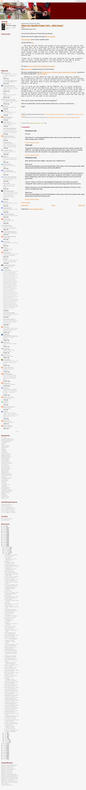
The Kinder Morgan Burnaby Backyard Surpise (11, 711)
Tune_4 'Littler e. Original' (8, 511)
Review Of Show (5, 505)
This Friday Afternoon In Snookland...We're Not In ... (11, 610)
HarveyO (3, 476)
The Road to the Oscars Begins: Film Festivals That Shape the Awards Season (10, 145)
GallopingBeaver (5, 487)
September (7, 552)
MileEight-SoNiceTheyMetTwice (9, 775)
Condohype (4, 495)
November (7, 549)
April (5, 737)
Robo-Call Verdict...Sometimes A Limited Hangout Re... (10, 662)
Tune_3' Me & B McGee (7, 509)
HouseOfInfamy (5, 488)
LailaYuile (6, 388)
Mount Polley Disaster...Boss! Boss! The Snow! (11, 671)
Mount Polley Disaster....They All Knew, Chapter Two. (11, 688)
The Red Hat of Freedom (9, 384)
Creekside (4, 486)
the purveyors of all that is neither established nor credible (59, 72)
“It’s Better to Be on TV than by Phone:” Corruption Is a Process (10, 76)
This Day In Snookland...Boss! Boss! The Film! (10, 623)
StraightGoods (5, 470)
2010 (4, 749)
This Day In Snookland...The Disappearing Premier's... (11, 698)
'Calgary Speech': (42, 74)
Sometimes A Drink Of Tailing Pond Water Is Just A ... (11, 695)
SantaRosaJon (5, 496)
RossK (9, 24)
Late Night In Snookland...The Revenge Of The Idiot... (11, 716)
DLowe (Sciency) (5, 453)
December (7, 547)
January (6, 742)
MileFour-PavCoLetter (7, 770)
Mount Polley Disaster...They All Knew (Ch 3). (11, 673)
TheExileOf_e (5, 479)
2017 (4, 541)
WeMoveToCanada (8, 397)
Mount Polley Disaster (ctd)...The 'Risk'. (9, 613)
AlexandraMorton (5, 461)
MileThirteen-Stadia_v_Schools (9, 782)
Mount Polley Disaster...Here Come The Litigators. (11, 682)
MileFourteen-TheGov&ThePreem (6, 784)
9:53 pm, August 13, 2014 (32, 199)
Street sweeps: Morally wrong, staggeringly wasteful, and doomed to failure (10, 330)
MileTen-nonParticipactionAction (9, 778)
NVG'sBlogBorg (7, 374)
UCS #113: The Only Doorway (10, 215)
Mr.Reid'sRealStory (6, 478)
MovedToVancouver (6, 491)
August (6, 553)
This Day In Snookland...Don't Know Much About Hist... (11, 706)
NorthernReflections (9, 407)
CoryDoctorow (7, 225)
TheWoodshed (5, 445)
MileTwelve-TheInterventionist (9, 781)
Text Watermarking (7, 249)
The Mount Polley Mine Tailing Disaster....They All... (11, 701)
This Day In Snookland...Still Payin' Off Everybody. (11, 645)
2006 (4, 755)
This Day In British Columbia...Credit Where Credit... (10, 630)
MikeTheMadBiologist (7, 440)
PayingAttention (5, 467)
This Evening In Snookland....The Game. (10, 615)
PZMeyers (4, 449)
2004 (4, 758)
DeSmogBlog (7, 359)
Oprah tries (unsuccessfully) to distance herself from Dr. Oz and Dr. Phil (10, 322)
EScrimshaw (6, 219)
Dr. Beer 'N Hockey (8, 367)
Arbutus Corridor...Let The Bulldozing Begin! (10, 647)
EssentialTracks (5, 520)
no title (4, 403)
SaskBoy (3, 494)
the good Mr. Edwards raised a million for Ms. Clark (54, 114)
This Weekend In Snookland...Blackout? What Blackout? (10, 569)
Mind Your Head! (7, 427)
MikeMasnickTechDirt (9, 99)
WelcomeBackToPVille (9, 236)
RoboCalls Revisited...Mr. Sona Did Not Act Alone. (10, 650)
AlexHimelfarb (7, 270)
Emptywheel (6, 73)
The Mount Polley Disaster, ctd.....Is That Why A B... (10, 638)
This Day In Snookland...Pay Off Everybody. (11, 665)
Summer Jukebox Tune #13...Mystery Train (9, 627)
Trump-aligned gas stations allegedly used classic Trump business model (10, 88)
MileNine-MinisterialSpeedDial (9, 777)
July (5, 733)
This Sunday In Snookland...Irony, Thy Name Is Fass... (10, 559)
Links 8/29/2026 (7, 118)
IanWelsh (5, 402)
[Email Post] (45, 123)
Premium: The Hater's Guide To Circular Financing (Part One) (10, 159)
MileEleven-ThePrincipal (7, 779)
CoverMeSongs (5, 465)
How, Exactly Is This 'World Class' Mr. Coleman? (10, 709)
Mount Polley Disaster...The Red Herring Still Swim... (11, 685)
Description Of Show (6, 504)
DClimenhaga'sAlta (8, 191)
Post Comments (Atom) (36, 209)
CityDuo (5, 411)
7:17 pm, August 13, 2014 (32, 155)
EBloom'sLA (6, 383)
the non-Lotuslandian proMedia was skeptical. (41, 66)
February (6, 740)
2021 (4, 534)
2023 (4, 531)
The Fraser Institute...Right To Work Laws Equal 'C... (11, 577)
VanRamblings (7, 142)
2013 (4, 744)
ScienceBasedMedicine (9, 128)
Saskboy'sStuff (7, 208)
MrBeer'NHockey (8, 425)
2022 (4, 532)
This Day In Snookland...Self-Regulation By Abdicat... (11, 593)
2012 (4, 745)
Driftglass (6, 111)
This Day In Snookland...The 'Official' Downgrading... (11, 731)
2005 (4, 757)
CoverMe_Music (7, 150)
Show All (17, 431)
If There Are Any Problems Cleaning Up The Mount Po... (10, 653)
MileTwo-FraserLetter (7, 767)
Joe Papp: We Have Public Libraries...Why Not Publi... (11, 723)
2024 (4, 529)
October (6, 550)
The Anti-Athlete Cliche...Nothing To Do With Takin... (11, 607)
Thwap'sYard (6, 252)
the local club (28, 69)
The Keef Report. (8, 591)
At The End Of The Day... (10, 718)
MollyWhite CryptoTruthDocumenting (10, 335)
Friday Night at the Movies (9, 107)
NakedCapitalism (8, 117)
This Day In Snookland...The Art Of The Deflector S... (11, 580)
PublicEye (4, 482)
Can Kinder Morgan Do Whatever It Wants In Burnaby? (10, 588)
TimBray (5, 247)
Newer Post (24, 205)
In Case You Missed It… (9, 82)
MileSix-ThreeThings (6, 773)
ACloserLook (4, 498)
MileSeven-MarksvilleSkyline (8, 774)
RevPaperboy (7, 421)
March (6, 739)
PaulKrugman (7, 122)
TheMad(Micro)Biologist (10, 80)
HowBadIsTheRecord (7, 490)
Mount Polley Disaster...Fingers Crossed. (11, 603)
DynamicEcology (8, 170)
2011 (4, 747)
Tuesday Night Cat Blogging (10, 233)
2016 (4, 542)
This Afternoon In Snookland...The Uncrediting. (8, 620)
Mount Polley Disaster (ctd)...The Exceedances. (11, 572)
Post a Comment (25, 202)
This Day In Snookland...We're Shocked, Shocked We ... (11, 679)
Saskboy (5, 201)
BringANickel (4, 480)
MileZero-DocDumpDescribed (9, 765)
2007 (4, 753)
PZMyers (5, 106)
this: (32, 42)
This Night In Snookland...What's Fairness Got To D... (9, 562)
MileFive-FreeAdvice (6, 771)
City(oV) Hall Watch (8, 214)
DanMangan (6, 348)
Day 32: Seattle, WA (8, 266)
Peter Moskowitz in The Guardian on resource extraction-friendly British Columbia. (64, 117)
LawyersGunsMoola (9, 85)
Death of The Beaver (8, 356)
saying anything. (51, 36)
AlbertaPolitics (5, 447)
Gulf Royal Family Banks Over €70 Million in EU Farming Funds (10, 363)
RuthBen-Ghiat (7, 164)
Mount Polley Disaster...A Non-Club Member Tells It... (11, 659)
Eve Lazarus (6, 355)
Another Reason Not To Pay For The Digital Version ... (11, 703)
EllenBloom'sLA (5, 472)
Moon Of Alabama (6, 468)
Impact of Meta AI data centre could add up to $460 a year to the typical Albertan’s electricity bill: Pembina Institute (10, 195)
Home (53, 205)
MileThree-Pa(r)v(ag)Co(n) (8, 769)
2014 (4, 545)
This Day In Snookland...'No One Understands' (11, 693)
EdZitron (5, 156)
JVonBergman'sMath (9, 313)
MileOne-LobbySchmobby (8, 766)
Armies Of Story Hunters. (10, 617)
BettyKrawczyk (5, 492)
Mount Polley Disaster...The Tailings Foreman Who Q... (11, 690)
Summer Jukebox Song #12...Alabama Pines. (10, 633)
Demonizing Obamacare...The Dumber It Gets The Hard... (11, 566)
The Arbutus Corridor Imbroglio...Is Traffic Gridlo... (9, 641)
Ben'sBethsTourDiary (9, 265)
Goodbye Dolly (6, 238)
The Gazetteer (15, 7)
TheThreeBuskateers (7, 518)
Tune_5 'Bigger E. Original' (8, 512)
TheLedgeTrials (5, 484)
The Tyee (3, 437)
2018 (4, 539)
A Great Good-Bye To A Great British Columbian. (11, 720)
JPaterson (6, 327)
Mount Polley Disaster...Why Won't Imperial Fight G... (11, 597)
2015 (4, 544)
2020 (4, 536)
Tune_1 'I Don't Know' (7, 507)
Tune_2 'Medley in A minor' (8, 508)
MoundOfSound (5, 457)
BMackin (5, 259)
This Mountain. (7, 595)
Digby (4, 93)
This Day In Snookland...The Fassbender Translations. (11, 585)
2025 (4, 528)
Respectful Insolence (9, 319)
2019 (4, 537)
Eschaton (3, 483)
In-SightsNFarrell (5, 441)
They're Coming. (7, 408)
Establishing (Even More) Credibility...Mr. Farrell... (10, 656)
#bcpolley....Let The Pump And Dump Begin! (10, 676)
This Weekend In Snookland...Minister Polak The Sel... (11, 600)
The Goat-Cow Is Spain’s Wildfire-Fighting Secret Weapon (9, 186)
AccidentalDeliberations (10, 231)
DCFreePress (5, 464)
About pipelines (26, 39)
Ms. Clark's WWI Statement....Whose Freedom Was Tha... (9, 726)
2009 (4, 750)
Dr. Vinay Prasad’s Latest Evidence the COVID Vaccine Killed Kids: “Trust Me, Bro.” (10, 131)
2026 (4, 526)
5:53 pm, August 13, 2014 (32, 142)
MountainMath (5, 459)
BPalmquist (6, 342)
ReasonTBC (6, 183)
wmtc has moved (7, 398)
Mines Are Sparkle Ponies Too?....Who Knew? (42, 25)
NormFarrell (6, 241)
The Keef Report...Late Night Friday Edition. (11, 575)
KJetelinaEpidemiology (9, 177)
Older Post (81, 205)
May (5, 736)
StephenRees (5, 471)
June (5, 734)
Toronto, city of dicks (8, 422)
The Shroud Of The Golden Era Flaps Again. (10, 555)
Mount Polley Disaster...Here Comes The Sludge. (11, 636)
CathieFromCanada (8, 136)
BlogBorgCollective (6, 456)
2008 (4, 752)
